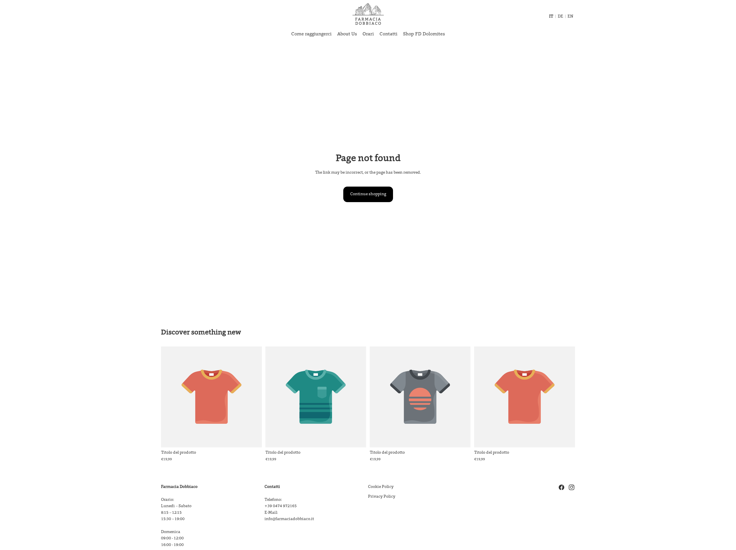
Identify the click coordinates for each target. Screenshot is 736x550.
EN (570, 17)
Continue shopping (368, 194)
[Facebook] (561, 487)
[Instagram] (571, 487)
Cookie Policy (381, 487)
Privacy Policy (381, 497)
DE (560, 17)
